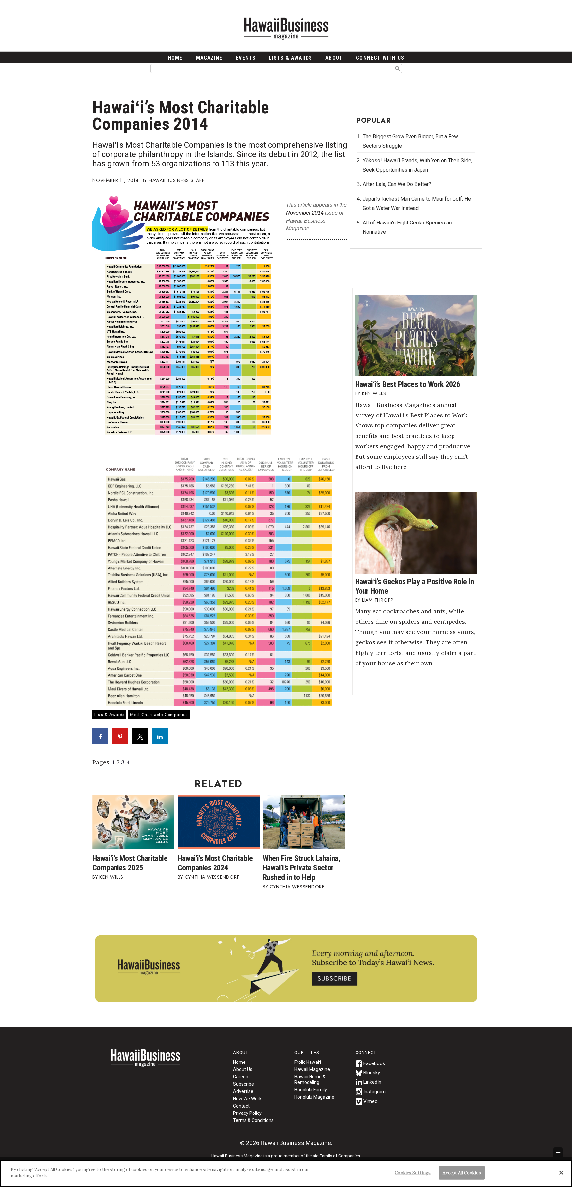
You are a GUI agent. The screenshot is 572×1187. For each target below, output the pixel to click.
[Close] (561, 1172)
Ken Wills (111, 877)
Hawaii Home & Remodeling (310, 1079)
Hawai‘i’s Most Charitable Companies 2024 (215, 863)
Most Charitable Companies (159, 714)
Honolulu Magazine (314, 1097)
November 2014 (305, 213)
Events (246, 58)
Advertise (243, 1091)
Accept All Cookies (462, 1173)
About (334, 58)
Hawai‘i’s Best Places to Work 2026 (407, 384)
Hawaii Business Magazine (286, 28)
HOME (175, 58)
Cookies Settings (413, 1173)
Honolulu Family (310, 1089)
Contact (241, 1106)
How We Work (247, 1098)
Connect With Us (380, 58)
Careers (241, 1076)
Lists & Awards (290, 58)
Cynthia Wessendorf (212, 877)
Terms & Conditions (253, 1120)
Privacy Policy (247, 1113)
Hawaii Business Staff (177, 180)
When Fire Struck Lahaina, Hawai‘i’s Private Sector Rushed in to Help (301, 868)
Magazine (209, 58)
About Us (242, 1069)
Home (145, 1062)
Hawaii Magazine (312, 1069)
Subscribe (243, 1084)
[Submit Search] (397, 68)
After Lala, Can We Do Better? (397, 184)
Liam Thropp (378, 600)
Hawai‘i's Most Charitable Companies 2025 (129, 863)
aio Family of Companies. (337, 1155)
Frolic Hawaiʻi (307, 1062)
